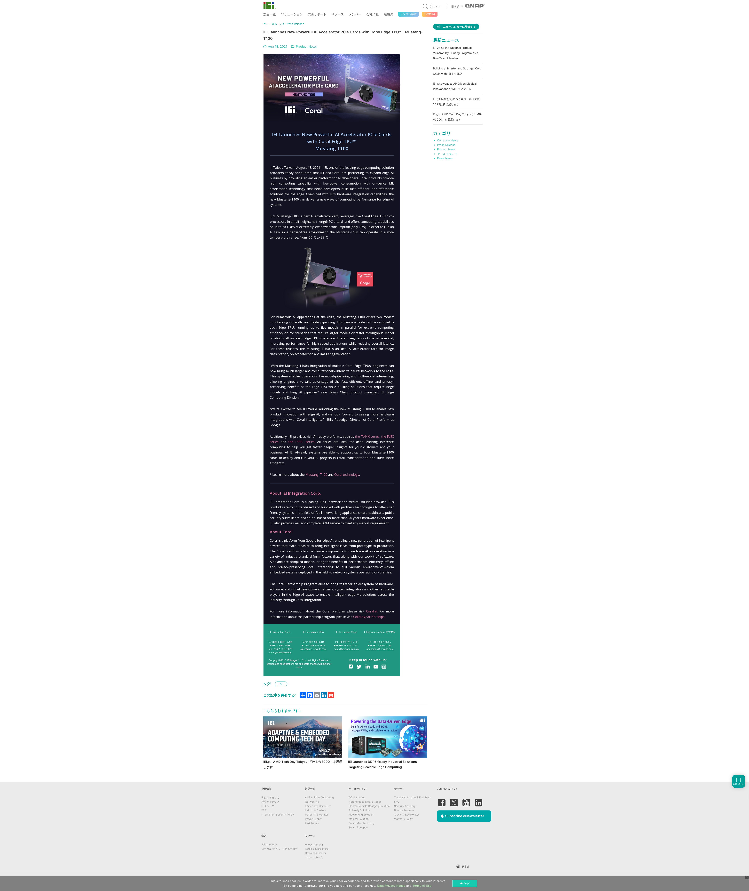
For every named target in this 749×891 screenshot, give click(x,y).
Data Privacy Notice (391, 885)
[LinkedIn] (478, 801)
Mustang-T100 (316, 474)
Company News (447, 140)
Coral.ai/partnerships (368, 617)
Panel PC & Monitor (316, 814)
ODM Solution (357, 797)
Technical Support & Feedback (412, 797)
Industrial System (315, 810)
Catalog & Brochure (316, 848)
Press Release (295, 24)
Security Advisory (404, 806)
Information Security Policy (277, 814)
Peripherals (312, 823)
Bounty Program (404, 810)
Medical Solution (359, 818)
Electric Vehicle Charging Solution (369, 806)
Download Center (315, 853)
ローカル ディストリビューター (279, 848)
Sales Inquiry (269, 844)
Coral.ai (371, 611)
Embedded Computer (318, 806)
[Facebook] (441, 801)
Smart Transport (358, 827)
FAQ (396, 801)
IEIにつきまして (270, 797)
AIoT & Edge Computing (319, 797)
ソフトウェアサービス (407, 814)
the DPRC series (301, 442)
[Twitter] (454, 801)
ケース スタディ (447, 153)
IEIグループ (267, 806)
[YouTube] (466, 801)
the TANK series (367, 436)
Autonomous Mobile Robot (365, 801)
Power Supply (313, 818)
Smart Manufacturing (361, 823)
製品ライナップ (270, 801)
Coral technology (346, 474)
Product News (306, 46)
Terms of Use (422, 885)
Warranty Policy (403, 818)
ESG (263, 810)
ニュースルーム (272, 24)
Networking (312, 801)
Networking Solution (361, 814)
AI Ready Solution (359, 810)
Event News (445, 158)
